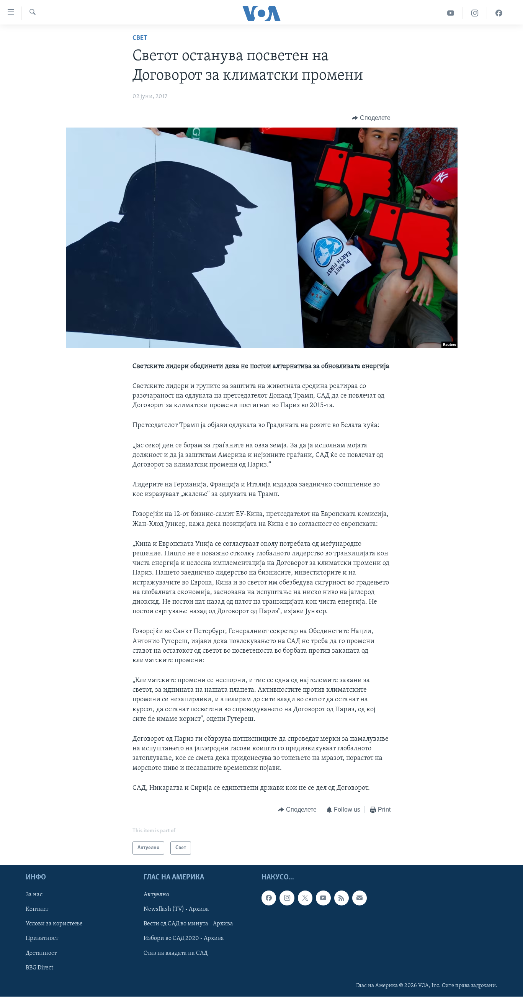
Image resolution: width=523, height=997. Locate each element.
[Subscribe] (359, 898)
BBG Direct (39, 968)
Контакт (37, 910)
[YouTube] (451, 13)
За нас (34, 895)
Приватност (42, 939)
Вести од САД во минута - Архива (188, 924)
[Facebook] (499, 13)
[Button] (371, 118)
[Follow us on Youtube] (323, 898)
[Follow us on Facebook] (269, 898)
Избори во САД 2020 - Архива (184, 939)
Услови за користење (54, 924)
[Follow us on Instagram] (286, 898)
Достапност (41, 953)
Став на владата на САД (176, 953)
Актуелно (156, 895)
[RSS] (341, 898)
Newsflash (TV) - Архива (176, 910)
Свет (139, 38)
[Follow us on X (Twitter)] (305, 898)
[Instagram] (475, 13)
